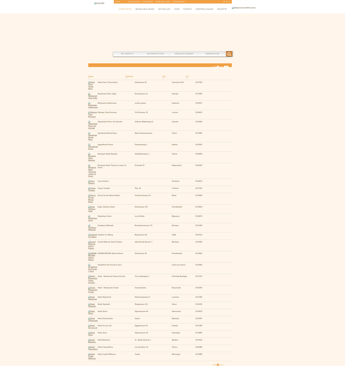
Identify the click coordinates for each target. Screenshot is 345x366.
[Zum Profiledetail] (226, 88)
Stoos (174, 304)
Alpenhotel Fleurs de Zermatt (110, 122)
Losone (175, 112)
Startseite (125, 9)
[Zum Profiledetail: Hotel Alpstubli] (93, 306)
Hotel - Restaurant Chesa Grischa (111, 276)
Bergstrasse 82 (141, 235)
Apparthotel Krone (105, 145)
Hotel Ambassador (105, 318)
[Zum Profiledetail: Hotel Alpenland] (93, 299)
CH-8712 (198, 235)
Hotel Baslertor (104, 340)
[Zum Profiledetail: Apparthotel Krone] (93, 149)
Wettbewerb (148, 1)
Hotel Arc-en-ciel (104, 326)
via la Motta (139, 216)
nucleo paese (140, 103)
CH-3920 (198, 94)
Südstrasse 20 (140, 82)
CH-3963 (198, 242)
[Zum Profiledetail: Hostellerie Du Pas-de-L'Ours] (93, 271)
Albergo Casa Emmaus (107, 112)
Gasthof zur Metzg (105, 235)
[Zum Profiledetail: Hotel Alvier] (93, 313)
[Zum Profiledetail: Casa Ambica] (93, 183)
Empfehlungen (204, 9)
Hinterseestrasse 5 (142, 297)
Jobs (177, 9)
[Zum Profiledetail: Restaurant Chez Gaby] (93, 98)
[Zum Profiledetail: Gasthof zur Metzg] (93, 237)
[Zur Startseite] (99, 3)
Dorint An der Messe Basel (109, 195)
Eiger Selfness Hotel (106, 207)
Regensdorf (176, 165)
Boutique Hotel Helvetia (107, 154)
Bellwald (175, 318)
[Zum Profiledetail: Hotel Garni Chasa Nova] (93, 89)
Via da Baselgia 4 (142, 276)
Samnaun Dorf (178, 82)
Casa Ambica (103, 181)
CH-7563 (198, 82)
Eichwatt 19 (139, 165)
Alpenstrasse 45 (141, 333)
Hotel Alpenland (104, 297)
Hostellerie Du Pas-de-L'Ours (110, 265)
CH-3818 (198, 207)
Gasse (137, 318)
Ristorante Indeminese (107, 103)
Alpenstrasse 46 (141, 311)
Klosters (175, 225)
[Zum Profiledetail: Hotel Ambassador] (93, 321)
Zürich (174, 154)
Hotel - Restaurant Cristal (108, 288)
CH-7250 (198, 225)
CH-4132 (198, 340)
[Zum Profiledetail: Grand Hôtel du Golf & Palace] (93, 248)
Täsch (174, 133)
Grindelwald (177, 207)
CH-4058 (198, 195)
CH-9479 (198, 311)
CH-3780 (198, 326)
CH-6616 (198, 112)
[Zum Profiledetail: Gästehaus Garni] (93, 220)
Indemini (175, 103)
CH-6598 (198, 347)
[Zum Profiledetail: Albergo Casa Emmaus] (93, 117)
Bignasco (176, 216)
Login (117, 1)
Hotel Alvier (102, 311)
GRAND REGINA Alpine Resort (110, 253)
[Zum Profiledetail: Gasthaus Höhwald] (93, 230)
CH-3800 (198, 333)
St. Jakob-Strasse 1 (143, 340)
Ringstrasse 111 (141, 304)
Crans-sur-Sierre (178, 265)
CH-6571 (198, 103)
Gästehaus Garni (105, 216)
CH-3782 (198, 297)
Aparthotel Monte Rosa (107, 133)
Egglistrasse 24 (141, 326)
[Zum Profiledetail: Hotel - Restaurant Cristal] (93, 292)
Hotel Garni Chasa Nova (108, 82)
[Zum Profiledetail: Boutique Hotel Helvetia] (93, 160)
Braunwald (176, 288)
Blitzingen (176, 354)
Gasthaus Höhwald (105, 225)
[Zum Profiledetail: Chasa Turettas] (93, 190)
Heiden (175, 145)
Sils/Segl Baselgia (179, 276)
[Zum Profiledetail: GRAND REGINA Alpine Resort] (93, 260)
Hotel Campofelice (105, 347)
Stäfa (174, 235)
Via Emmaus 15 (141, 112)
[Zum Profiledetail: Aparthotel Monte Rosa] (93, 140)
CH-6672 (198, 181)
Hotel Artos (102, 333)
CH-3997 (198, 318)
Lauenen (175, 297)
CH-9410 (198, 145)
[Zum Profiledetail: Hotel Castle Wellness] (93, 359)
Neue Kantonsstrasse (143, 133)
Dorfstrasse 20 (141, 253)
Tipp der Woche (134, 1)
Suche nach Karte (163, 1)
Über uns (176, 5)
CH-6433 (198, 304)
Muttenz (175, 340)
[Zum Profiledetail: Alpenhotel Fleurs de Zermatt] (93, 128)
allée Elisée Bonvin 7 (143, 242)
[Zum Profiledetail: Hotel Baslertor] (93, 342)
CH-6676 (198, 216)
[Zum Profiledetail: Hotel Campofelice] (93, 349)
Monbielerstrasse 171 (143, 225)
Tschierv (175, 188)
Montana (175, 242)
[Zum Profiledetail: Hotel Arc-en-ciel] (93, 328)
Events (187, 9)
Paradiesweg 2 (141, 145)
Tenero (174, 347)
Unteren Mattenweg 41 (144, 122)
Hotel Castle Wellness (107, 354)
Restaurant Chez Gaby (107, 94)
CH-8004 (198, 154)
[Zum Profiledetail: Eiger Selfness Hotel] (93, 211)
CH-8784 (198, 288)
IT (229, 1)
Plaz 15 (138, 188)
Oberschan (176, 311)
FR (227, 1)
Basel (174, 195)
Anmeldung (119, 5)
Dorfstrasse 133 (141, 207)
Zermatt (175, 94)
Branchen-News (144, 9)
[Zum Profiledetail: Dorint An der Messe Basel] (93, 202)
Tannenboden (140, 288)
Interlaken (176, 333)
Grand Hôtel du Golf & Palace (110, 242)
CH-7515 (198, 276)
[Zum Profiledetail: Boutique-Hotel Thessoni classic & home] (93, 176)
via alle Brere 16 (141, 347)
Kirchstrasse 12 (141, 94)
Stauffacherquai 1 (142, 154)
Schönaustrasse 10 (143, 195)
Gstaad (175, 326)
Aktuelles (164, 9)
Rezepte (222, 9)
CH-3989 (198, 354)
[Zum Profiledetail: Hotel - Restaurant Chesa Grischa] (93, 283)
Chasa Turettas (104, 188)
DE (224, 1)
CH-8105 (198, 165)
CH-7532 (198, 188)
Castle (137, 354)
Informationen (178, 1)
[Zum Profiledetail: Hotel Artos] (93, 335)
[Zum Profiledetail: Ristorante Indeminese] (93, 107)
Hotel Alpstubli (104, 304)
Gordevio (176, 181)
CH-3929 (198, 133)
